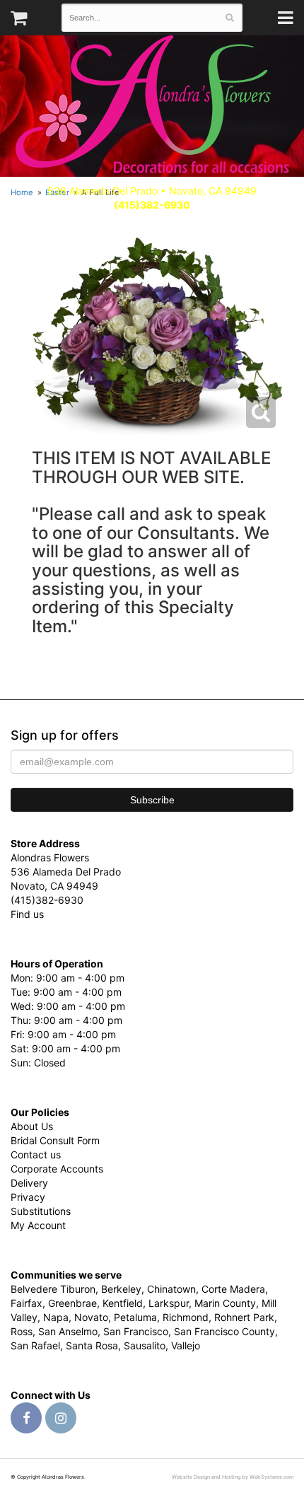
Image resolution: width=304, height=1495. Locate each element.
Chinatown (171, 1289)
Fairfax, (28, 1303)
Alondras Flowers (152, 106)
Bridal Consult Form (55, 1140)
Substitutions (41, 1211)
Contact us (36, 1154)
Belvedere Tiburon (53, 1289)
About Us (32, 1126)
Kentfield (123, 1303)
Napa (56, 1317)
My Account (38, 1225)
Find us (27, 914)
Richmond (186, 1317)
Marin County (225, 1303)
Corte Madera (233, 1289)
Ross (22, 1331)
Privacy (28, 1197)
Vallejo (185, 1345)
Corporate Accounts (57, 1169)
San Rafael (35, 1345)
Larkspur (168, 1303)
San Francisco (135, 1331)
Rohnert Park (244, 1317)
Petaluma (135, 1317)
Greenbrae (72, 1303)
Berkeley (121, 1289)
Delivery (29, 1183)
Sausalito (144, 1345)
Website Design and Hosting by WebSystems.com (232, 1477)
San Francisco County (224, 1331)
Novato (91, 1317)
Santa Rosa (92, 1345)
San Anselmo (68, 1331)
